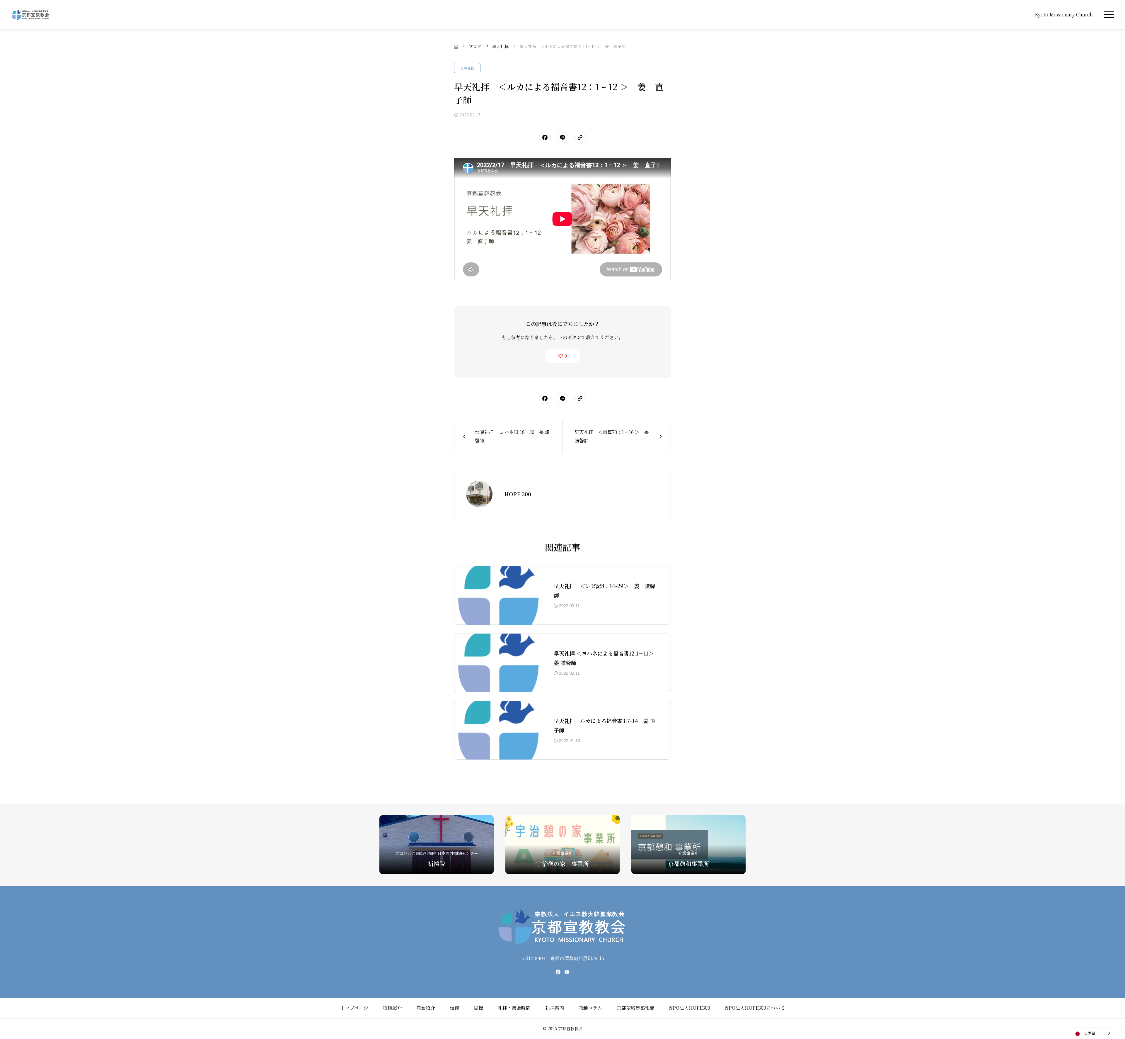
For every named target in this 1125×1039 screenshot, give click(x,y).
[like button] (562, 356)
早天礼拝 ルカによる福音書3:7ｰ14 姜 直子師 (604, 725)
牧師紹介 (392, 1007)
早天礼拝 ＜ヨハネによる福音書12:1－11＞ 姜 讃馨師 (604, 657)
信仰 (454, 1007)
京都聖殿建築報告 (635, 1007)
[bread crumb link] (456, 46)
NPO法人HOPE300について (755, 1007)
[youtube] (567, 972)
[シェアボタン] (545, 137)
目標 (478, 1007)
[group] (436, 844)
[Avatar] (479, 494)
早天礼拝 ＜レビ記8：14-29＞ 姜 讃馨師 (604, 590)
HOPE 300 (517, 494)
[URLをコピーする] (580, 137)
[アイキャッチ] (498, 595)
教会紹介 (425, 1007)
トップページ (354, 1007)
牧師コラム (590, 1007)
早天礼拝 (467, 68)
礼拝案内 (554, 1007)
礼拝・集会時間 (514, 1007)
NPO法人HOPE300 (689, 1007)
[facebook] (558, 972)
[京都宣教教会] (30, 15)
